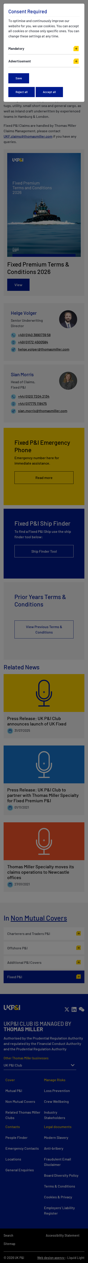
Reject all (22, 92)
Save (19, 78)
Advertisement (19, 61)
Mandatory (16, 48)
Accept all (49, 92)
